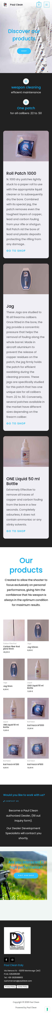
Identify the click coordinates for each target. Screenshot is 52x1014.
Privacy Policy (10, 987)
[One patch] (26, 102)
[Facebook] (6, 959)
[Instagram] (12, 959)
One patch (26, 108)
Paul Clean (16, 4)
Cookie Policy (22, 987)
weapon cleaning (26, 87)
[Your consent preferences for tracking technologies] (47, 1009)
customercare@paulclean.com (18, 981)
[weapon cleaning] (26, 81)
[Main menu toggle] (46, 4)
